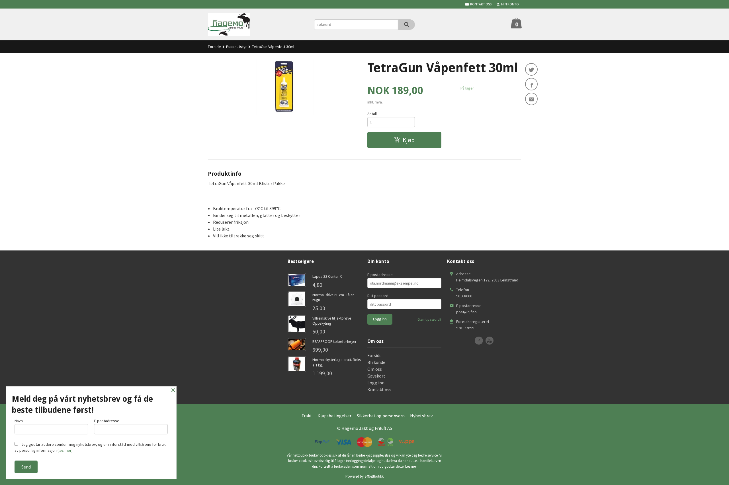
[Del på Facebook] (531, 84)
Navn (19, 420)
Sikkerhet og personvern (381, 415)
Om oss (374, 369)
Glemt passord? (429, 319)
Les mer (411, 466)
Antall (372, 113)
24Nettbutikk (374, 476)
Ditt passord (377, 295)
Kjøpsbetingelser (334, 415)
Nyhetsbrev (421, 415)
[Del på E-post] (531, 99)
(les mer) (65, 450)
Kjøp (409, 140)
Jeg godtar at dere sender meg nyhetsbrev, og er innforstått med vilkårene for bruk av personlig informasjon (90, 447)
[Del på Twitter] (531, 69)
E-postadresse (380, 274)
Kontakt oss (379, 389)
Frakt (307, 415)
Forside (214, 46)
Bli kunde (376, 362)
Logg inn (375, 382)
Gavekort (376, 376)
